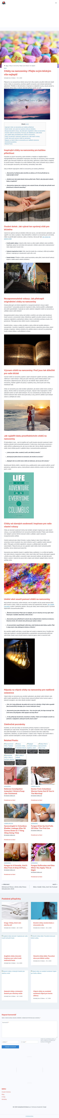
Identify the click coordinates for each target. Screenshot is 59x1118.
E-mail (23, 1042)
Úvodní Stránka (6, 1092)
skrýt (27, 124)
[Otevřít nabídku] (56, 3)
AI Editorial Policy (29, 1116)
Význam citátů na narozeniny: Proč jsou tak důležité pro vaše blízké (23, 132)
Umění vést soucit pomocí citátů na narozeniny (18, 138)
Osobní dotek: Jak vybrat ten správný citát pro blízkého (20, 129)
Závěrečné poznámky (11, 142)
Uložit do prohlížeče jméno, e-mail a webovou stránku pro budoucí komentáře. (48, 1040)
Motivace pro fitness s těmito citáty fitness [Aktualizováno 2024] (14, 887)
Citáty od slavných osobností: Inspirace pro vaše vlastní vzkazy (22, 136)
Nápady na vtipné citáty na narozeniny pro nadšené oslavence (22, 140)
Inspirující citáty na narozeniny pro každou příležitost (19, 127)
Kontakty (4, 1099)
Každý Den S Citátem (10, 78)
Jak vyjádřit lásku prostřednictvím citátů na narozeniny (20, 134)
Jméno (4, 1042)
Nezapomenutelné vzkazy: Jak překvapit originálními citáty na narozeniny (25, 131)
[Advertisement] (29, 16)
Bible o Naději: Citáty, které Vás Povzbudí (45, 886)
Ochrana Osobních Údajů (39, 1107)
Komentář (5, 1022)
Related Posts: (9, 144)
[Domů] (4, 65)
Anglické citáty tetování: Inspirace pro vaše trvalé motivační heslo (12, 958)
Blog (5, 68)
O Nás (3, 1097)
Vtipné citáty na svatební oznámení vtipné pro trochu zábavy (42, 993)
